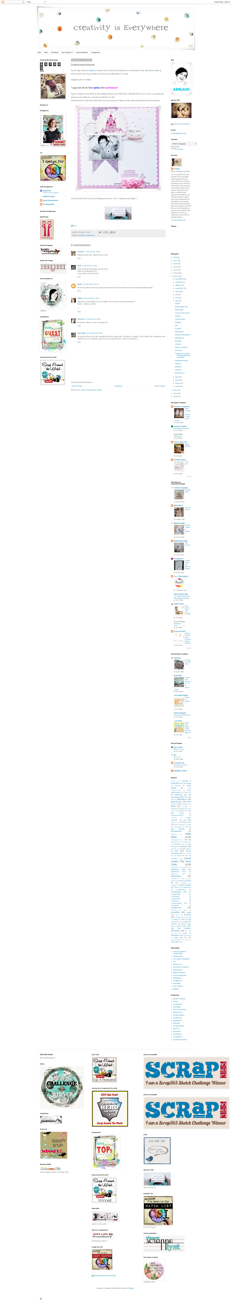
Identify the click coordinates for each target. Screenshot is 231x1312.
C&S (189, 811)
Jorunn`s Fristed (180, 426)
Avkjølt (177, 303)
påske (177, 887)
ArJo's (186, 792)
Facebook (54, 52)
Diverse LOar (186, 822)
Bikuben (176, 989)
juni (176, 298)
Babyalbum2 (176, 802)
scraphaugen (178, 1004)
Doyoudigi (176, 1007)
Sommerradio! (180, 319)
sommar (187, 915)
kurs (184, 853)
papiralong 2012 (178, 869)
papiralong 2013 (178, 872)
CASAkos (174, 817)
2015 (175, 267)
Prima (180, 881)
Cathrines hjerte (180, 460)
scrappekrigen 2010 (179, 892)
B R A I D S (177, 757)
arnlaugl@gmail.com (178, 133)
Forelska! (178, 350)
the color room (185, 926)
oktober (178, 285)
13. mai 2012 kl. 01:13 (91, 284)
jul (181, 849)
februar (178, 383)
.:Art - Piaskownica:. (181, 576)
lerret (186, 855)
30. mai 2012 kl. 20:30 (94, 333)
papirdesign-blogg (180, 541)
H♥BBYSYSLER (49, 197)
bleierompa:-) (180, 373)
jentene (184, 846)
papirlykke (47, 191)
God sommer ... (187, 545)
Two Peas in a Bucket (180, 967)
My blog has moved (180, 765)
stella (189, 919)
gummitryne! (179, 338)
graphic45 (174, 834)
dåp (175, 824)
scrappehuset (90, 235)
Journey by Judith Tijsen (188, 662)
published (174, 885)
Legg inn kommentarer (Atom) (91, 390)
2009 (175, 396)
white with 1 (175, 942)
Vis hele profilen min (178, 220)
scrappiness (95, 52)
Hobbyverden (178, 956)
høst (186, 840)
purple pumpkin (185, 885)
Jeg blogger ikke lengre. (181, 428)
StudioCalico (177, 970)
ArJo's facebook (82, 52)
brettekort (174, 809)
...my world (178, 721)
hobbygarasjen (175, 839)
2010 (175, 393)
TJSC (115, 199)
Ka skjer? (178, 328)
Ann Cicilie (81, 333)
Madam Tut (177, 964)
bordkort (185, 806)
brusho (182, 809)
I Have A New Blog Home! (182, 715)
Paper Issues (179, 604)
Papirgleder (177, 978)
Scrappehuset (92, 70)
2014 (175, 270)
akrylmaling (187, 783)
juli (176, 295)
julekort (188, 849)
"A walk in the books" (182, 313)
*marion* (80, 252)
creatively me (179, 763)
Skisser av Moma (179, 999)
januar (177, 386)
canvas (181, 813)
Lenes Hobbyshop (179, 975)
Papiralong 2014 (178, 874)
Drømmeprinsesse (181, 360)
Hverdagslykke (48, 204)
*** (185, 578)
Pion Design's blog (181, 594)
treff (176, 933)
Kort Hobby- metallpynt (181, 959)
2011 (175, 390)
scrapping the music (179, 910)
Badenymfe (179, 310)
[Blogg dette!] (106, 232)
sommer (178, 917)
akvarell (177, 785)
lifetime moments (179, 972)
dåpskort (182, 824)
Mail (46, 52)
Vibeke (80, 298)
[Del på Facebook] (111, 232)
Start (39, 52)
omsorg (177, 316)
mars (177, 380)
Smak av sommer (181, 347)
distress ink (174, 822)
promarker (184, 883)
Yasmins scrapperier (182, 407)
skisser (175, 1001)
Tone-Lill (80, 319)
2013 (175, 273)
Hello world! (177, 436)
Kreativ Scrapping (181, 488)
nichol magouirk (180, 713)
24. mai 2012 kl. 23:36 (92, 319)
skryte (189, 912)
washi (186, 940)
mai (176, 301)
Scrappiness (178, 559)
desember (179, 279)
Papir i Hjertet (178, 986)
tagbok (180, 921)
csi (184, 820)
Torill (79, 266)
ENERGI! (178, 367)
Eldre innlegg (160, 386)
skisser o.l (176, 1029)
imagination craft (176, 842)
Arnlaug (82, 232)
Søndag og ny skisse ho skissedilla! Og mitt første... (182, 355)
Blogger (131, 1288)
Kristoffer (178, 341)
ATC (185, 797)
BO (175, 755)
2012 (175, 276)
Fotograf (178, 322)
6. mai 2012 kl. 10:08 (92, 252)
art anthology (176, 795)
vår (185, 937)
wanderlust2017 (176, 940)
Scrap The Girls (180, 631)
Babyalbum (182, 799)
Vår (176, 325)
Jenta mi (178, 364)
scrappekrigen (181, 889)
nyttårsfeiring (175, 867)
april (177, 377)
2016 (175, 264)
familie (189, 824)
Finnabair (177, 658)
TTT (174, 962)
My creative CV (67, 52)
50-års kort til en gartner (50, 192)
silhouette (176, 1023)
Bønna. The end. (179, 749)
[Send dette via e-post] (104, 232)
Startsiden (118, 386)
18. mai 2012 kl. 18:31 (91, 298)
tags (186, 921)
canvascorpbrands (177, 815)
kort (176, 851)
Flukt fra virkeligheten (182, 335)
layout (179, 855)
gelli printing (177, 829)
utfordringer (175, 935)
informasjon (187, 842)
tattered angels (186, 924)
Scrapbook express (180, 1040)
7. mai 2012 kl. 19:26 (89, 266)
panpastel (185, 867)
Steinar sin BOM (178, 919)
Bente (79, 284)
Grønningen (179, 332)
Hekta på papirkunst (50, 200)
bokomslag (185, 804)
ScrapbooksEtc (178, 1026)
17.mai (173, 781)
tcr (175, 926)
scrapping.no (177, 1037)
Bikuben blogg (179, 523)
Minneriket (177, 1031)
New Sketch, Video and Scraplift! (187, 610)
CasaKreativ (177, 1018)
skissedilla (175, 912)
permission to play (177, 878)
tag (174, 921)
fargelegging (177, 827)
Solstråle (178, 370)
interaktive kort (179, 844)
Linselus (178, 344)
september (179, 288)
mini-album (174, 858)
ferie (186, 827)
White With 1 (178, 506)
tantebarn (174, 924)
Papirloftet (176, 983)
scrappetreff (175, 905)
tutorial (185, 933)
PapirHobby (178, 434)
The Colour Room (179, 1009)
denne (151, 70)
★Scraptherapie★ (181, 695)
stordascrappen (178, 1015)
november (179, 282)
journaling (174, 849)
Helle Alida (81, 235)
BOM (173, 806)
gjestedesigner (176, 831)
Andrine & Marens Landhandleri (179, 952)
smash (177, 915)
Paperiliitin (178, 675)
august (178, 291)
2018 (175, 257)
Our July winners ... (187, 509)
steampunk (187, 917)
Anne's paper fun (180, 442)
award (173, 799)
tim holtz (188, 931)
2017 (175, 261)
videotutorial (187, 935)
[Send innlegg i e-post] (99, 232)
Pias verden (178, 747)
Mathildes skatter (180, 771)
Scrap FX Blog (179, 622)
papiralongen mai (181, 307)
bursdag (181, 811)
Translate (179, 149)
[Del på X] (109, 232)
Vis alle (189, 476)
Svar (79, 258)
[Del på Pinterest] (114, 232)
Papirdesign (176, 876)
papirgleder (177, 1020)
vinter (176, 937)
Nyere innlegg (77, 386)
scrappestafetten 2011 (179, 903)
